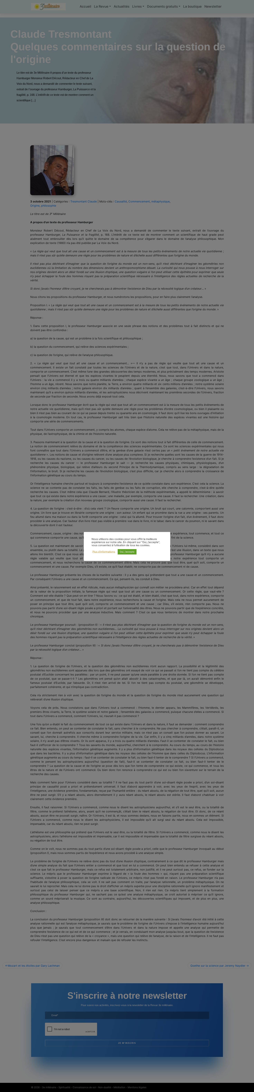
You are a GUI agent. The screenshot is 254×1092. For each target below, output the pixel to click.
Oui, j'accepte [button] (127, 551)
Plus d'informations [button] (103, 551)
